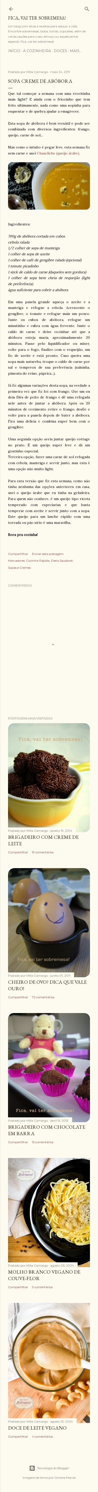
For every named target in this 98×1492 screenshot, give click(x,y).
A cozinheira (37, 51)
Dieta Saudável (62, 560)
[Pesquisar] (87, 8)
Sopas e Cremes (19, 567)
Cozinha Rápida (38, 560)
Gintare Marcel (65, 1477)
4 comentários (42, 1436)
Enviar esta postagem (48, 554)
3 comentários (42, 1287)
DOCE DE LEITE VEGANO (37, 1428)
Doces (60, 51)
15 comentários (42, 1142)
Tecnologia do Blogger (53, 1468)
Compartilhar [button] (18, 554)
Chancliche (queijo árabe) (58, 153)
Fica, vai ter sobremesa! (37, 18)
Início (14, 51)
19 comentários (43, 852)
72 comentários (43, 997)
